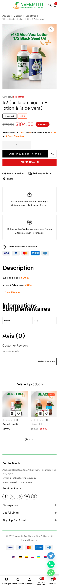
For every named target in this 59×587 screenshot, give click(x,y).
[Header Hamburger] (4, 5)
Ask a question (15, 173)
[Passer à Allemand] (20, 557)
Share (10, 178)
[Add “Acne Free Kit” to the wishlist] (18, 413)
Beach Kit (36, 424)
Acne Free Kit (10, 424)
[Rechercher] (50, 5)
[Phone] (51, 564)
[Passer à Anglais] (14, 557)
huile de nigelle (11, 277)
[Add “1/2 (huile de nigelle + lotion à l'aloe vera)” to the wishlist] (53, 153)
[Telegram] (51, 555)
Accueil (6, 16)
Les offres (31, 16)
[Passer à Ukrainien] (39, 557)
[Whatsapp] (51, 572)
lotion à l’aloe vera (13, 285)
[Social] (5, 496)
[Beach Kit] (44, 404)
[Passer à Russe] (33, 557)
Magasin (18, 16)
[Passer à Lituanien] (26, 557)
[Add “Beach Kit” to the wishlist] (46, 413)
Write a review (46, 361)
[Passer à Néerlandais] (45, 557)
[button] (12, 413)
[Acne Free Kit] (15, 404)
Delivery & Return (43, 173)
